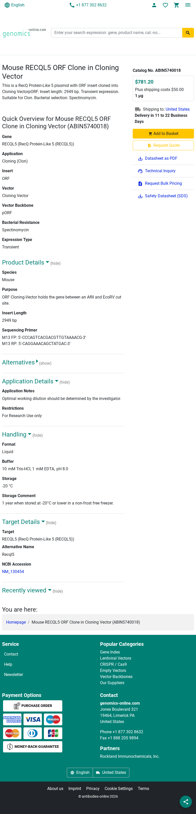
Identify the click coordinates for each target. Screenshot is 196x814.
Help (8, 664)
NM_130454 (13, 571)
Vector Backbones (116, 676)
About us (55, 788)
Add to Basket (165, 133)
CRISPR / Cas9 (113, 664)
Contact (11, 654)
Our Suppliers (112, 682)
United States (178, 109)
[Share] (186, 802)
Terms (143, 788)
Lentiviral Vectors (115, 658)
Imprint (74, 788)
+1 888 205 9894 (123, 738)
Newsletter (13, 674)
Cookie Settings (119, 788)
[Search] (188, 33)
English (17, 5)
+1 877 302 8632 (91, 5)
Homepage (16, 622)
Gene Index (110, 652)
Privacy (93, 788)
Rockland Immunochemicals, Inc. (130, 756)
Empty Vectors (113, 670)
